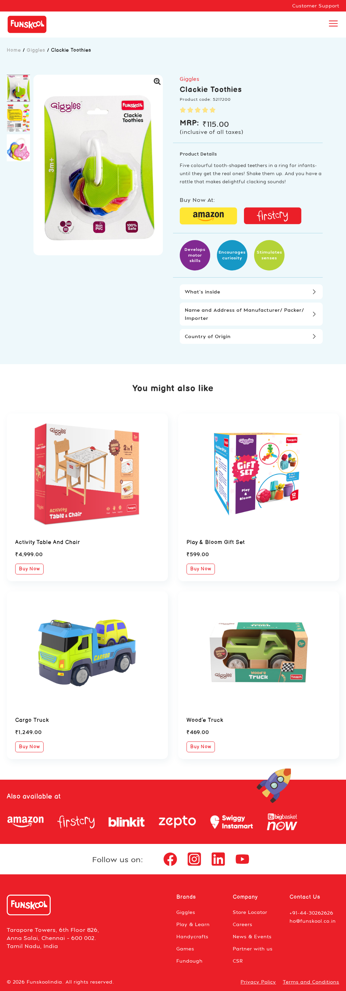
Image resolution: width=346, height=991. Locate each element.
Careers (242, 924)
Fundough (189, 961)
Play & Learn (193, 924)
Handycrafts (192, 936)
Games (185, 948)
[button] (18, 88)
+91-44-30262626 (311, 913)
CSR (238, 961)
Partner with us (253, 948)
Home (14, 50)
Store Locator (250, 912)
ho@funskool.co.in (313, 921)
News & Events (252, 936)
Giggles (36, 50)
